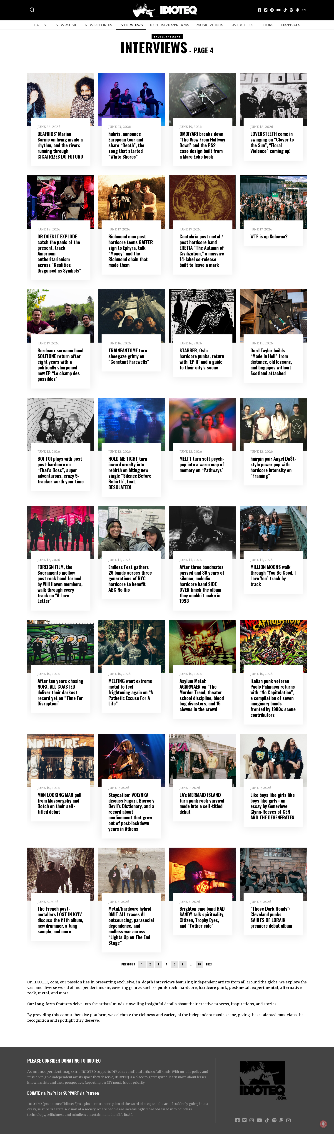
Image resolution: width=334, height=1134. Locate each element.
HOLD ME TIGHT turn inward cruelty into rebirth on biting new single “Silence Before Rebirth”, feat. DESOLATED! (129, 472)
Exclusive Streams (169, 25)
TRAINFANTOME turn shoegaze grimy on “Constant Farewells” (128, 356)
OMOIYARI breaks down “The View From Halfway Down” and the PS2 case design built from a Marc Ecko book (202, 145)
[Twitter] (266, 10)
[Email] (304, 10)
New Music (66, 25)
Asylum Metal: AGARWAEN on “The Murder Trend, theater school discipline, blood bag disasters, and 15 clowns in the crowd (201, 695)
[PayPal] (297, 10)
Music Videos (209, 25)
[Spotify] (291, 10)
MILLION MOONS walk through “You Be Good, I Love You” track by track (273, 575)
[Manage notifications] (323, 1124)
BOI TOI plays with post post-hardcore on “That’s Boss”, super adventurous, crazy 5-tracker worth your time (60, 470)
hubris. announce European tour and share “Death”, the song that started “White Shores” (126, 145)
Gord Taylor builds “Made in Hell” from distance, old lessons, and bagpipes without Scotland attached (271, 361)
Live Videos (241, 25)
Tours (267, 25)
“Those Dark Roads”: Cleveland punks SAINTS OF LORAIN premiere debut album (271, 917)
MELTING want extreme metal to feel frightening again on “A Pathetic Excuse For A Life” (130, 692)
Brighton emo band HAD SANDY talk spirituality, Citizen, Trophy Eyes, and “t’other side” (202, 917)
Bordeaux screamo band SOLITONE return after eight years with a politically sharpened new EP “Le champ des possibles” (60, 364)
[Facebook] (259, 10)
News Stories (98, 25)
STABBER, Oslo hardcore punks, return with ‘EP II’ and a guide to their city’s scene (201, 359)
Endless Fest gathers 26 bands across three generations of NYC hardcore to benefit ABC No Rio (130, 578)
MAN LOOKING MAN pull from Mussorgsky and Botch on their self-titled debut (59, 803)
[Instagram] (272, 10)
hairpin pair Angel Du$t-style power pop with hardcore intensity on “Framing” (273, 467)
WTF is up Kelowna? (269, 236)
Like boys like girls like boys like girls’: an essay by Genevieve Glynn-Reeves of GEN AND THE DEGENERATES (272, 806)
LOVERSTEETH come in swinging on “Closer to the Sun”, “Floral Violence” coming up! (272, 142)
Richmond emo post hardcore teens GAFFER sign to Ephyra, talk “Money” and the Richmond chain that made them (130, 250)
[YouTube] (278, 10)
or (60, 1093)
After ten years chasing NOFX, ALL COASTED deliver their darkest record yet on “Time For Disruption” (60, 692)
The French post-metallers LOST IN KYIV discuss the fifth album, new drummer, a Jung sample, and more (60, 920)
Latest (41, 25)
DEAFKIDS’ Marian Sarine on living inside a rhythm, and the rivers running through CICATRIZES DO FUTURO (60, 145)
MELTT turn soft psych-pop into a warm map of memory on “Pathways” (201, 464)
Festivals (290, 25)
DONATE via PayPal (42, 1093)
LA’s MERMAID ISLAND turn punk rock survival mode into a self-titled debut (201, 803)
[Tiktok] (285, 10)
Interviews (131, 25)
